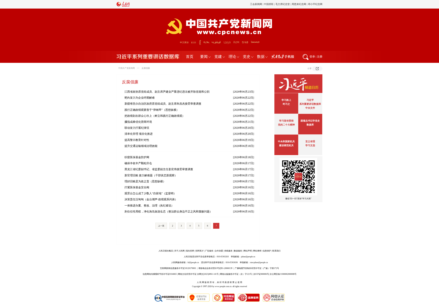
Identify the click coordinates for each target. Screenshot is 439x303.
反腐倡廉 (146, 68)
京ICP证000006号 (261, 274)
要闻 (204, 56)
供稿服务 (228, 251)
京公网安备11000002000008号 (283, 274)
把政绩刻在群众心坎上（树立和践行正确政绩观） (154, 115)
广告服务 (209, 251)
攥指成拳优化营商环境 (138, 121)
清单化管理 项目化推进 (138, 133)
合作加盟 (219, 251)
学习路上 (286, 100)
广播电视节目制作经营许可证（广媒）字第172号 (257, 268)
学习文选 (310, 145)
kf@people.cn (193, 262)
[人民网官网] (123, 6)
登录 (312, 56)
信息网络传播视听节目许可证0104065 (160, 274)
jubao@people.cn (248, 256)
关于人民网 (179, 251)
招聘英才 (199, 251)
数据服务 (238, 251)
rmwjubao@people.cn (259, 262)
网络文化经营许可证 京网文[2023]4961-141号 (198, 274)
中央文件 (310, 108)
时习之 (286, 104)
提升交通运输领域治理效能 (140, 145)
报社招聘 (190, 251)
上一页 (161, 226)
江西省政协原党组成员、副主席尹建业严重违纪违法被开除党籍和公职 (167, 91)
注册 (319, 56)
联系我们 (276, 251)
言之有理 (310, 141)
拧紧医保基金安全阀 (136, 187)
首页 (189, 56)
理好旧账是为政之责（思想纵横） (145, 181)
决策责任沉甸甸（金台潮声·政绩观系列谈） (150, 199)
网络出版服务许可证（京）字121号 (236, 274)
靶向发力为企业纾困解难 (139, 97)
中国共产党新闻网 (126, 68)
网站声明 (248, 251)
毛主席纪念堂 (282, 4)
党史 (246, 56)
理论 (232, 56)
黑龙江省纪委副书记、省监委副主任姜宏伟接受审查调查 (158, 169)
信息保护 (267, 251)
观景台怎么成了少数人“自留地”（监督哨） (150, 193)
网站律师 (257, 251)
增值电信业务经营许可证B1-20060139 (215, 268)
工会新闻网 (256, 4)
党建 (218, 56)
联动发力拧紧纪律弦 (136, 127)
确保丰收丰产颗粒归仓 (138, 163)
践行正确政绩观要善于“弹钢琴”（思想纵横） (151, 109)
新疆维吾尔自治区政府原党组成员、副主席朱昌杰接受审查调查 (162, 103)
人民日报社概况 (165, 251)
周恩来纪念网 (299, 4)
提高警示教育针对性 (136, 139)
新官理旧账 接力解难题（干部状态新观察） (150, 175)
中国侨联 (269, 4)
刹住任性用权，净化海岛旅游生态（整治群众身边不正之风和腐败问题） (168, 211)
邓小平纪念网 (315, 4)
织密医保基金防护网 (136, 157)
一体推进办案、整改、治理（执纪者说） (149, 205)
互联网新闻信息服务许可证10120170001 (178, 268)
